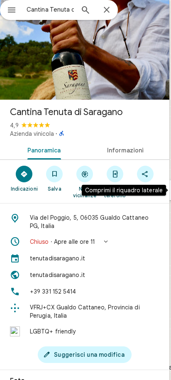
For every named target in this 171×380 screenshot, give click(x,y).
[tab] (42, 149)
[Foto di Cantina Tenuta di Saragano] (84, 50)
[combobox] (50, 10)
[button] (84, 241)
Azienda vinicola (32, 133)
